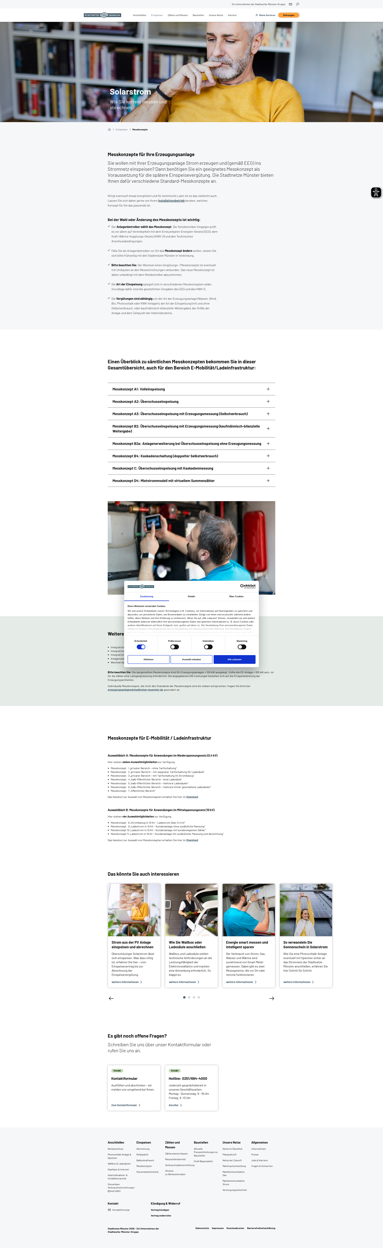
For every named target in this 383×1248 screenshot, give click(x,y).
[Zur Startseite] (102, 15)
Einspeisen (122, 129)
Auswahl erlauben (191, 659)
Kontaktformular (121, 1209)
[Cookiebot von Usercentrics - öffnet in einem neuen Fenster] (242, 586)
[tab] (191, 389)
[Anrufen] (191, 1088)
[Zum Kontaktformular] (134, 1088)
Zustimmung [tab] (146, 596)
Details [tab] (191, 596)
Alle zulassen (234, 659)
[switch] (174, 647)
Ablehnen (148, 659)
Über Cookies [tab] (236, 596)
